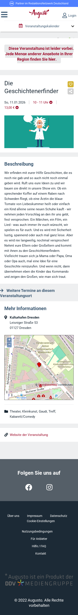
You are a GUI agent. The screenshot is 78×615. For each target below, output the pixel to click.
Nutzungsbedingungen (37, 531)
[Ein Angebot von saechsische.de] (65, 37)
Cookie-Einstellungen (41, 521)
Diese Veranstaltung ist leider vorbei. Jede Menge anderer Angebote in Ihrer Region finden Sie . (39, 54)
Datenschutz (58, 516)
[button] (4, 14)
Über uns (13, 516)
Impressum (34, 516)
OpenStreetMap (47, 384)
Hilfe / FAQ (39, 546)
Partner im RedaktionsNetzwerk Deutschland (42, 3)
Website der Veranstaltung (29, 435)
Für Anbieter (39, 539)
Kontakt (40, 553)
